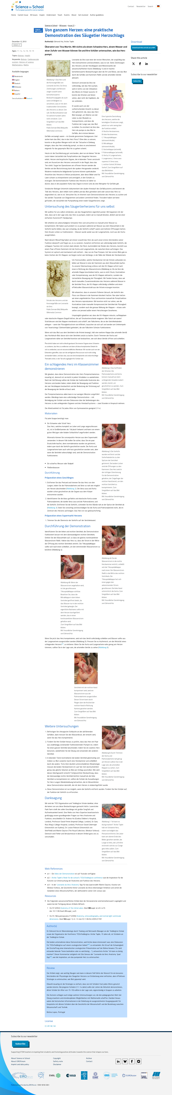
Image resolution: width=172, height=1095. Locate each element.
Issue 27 (71, 25)
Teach (59, 14)
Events (67, 14)
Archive (89, 1058)
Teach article (38, 30)
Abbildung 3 (52, 507)
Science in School (51, 25)
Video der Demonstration (64, 873)
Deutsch (17, 83)
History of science (26, 62)
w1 (63, 644)
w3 (51, 957)
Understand (51, 14)
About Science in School (20, 1058)
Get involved (83, 14)
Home (13, 14)
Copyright (57, 1058)
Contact (131, 6)
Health (27, 55)
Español (17, 94)
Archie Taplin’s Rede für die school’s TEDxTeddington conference (77, 877)
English (17, 80)
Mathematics (17, 64)
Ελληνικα (17, 87)
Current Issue (23, 14)
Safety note (58, 1061)
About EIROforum (18, 1061)
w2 (89, 944)
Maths (26, 64)
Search (150, 6)
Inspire (42, 14)
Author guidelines (97, 14)
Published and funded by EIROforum (24, 1085)
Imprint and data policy (20, 1064)
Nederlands (18, 76)
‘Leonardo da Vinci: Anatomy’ (68, 884)
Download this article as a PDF (143, 47)
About (73, 14)
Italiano (17, 90)
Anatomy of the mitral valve (71, 908)
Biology (21, 55)
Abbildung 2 (71, 488)
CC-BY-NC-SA (50, 1026)
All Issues (34, 14)
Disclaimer (57, 1064)
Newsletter (140, 6)
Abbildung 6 (103, 647)
